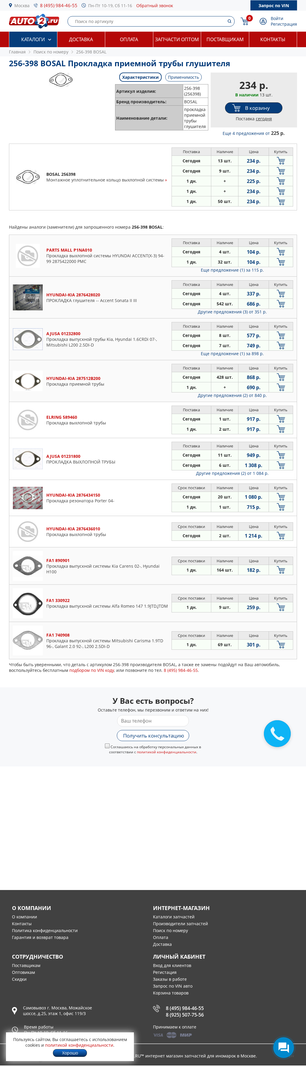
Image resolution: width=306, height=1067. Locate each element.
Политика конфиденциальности (45, 930)
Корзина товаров (171, 993)
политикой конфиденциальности (166, 752)
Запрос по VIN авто (172, 986)
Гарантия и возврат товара (40, 937)
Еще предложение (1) (232, 270)
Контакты (272, 39)
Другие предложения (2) (232, 395)
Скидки (19, 979)
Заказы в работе (170, 979)
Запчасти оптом (177, 39)
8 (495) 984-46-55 (58, 5)
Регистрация (284, 24)
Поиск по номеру (170, 930)
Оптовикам (23, 972)
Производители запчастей (180, 923)
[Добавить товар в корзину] (281, 160)
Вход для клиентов (172, 965)
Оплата (129, 39)
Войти (277, 18)
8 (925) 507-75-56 (185, 1014)
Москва (22, 5)
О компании (24, 917)
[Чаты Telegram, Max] (283, 1047)
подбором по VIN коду (91, 670)
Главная (17, 52)
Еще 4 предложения (254, 133)
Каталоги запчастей (174, 917)
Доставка (81, 39)
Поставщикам (225, 39)
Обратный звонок (154, 5)
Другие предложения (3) (232, 312)
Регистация (165, 972)
